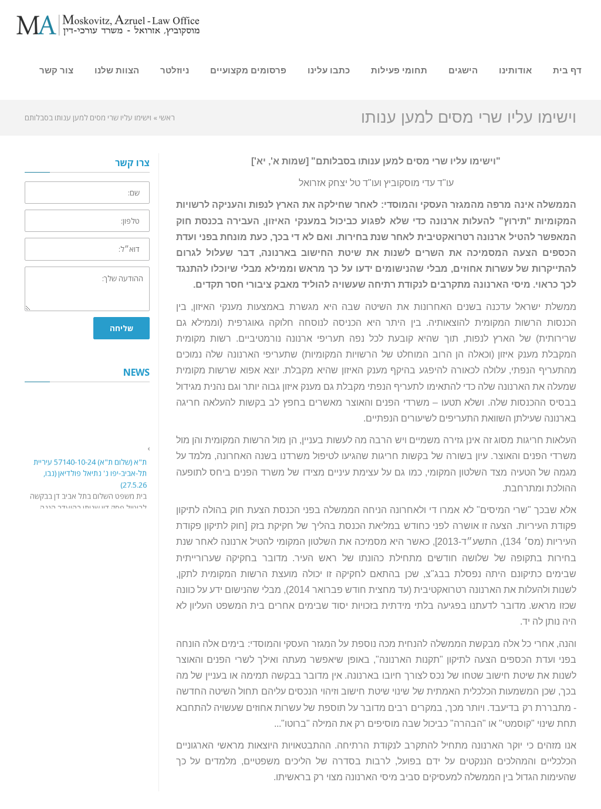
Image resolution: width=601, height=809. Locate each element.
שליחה (121, 328)
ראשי (167, 117)
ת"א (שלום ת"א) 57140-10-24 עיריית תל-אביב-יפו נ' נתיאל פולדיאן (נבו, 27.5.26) (90, 471)
